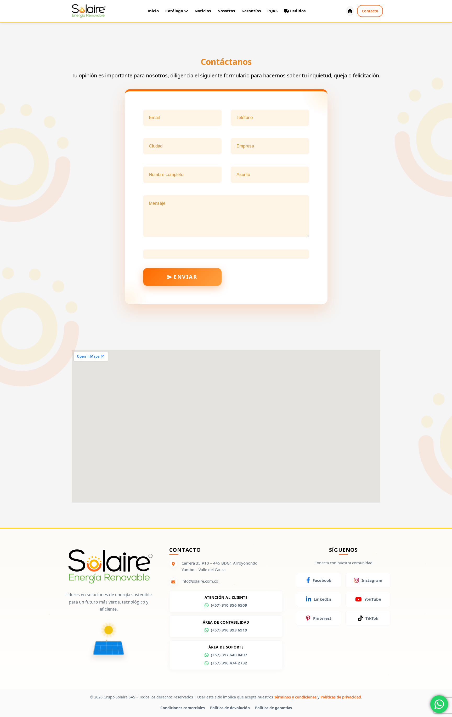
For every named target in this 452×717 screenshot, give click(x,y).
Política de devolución (230, 707)
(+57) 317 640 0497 (229, 654)
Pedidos (297, 10)
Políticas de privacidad (340, 697)
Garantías (251, 10)
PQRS (272, 10)
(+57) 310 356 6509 (229, 605)
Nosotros (226, 10)
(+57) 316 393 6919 (229, 630)
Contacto (370, 10)
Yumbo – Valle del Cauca (203, 569)
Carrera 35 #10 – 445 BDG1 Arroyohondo (219, 563)
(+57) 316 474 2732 (229, 662)
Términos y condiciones (295, 697)
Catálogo (174, 10)
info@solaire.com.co (200, 581)
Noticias (203, 10)
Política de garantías (273, 707)
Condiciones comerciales (182, 707)
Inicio (153, 10)
